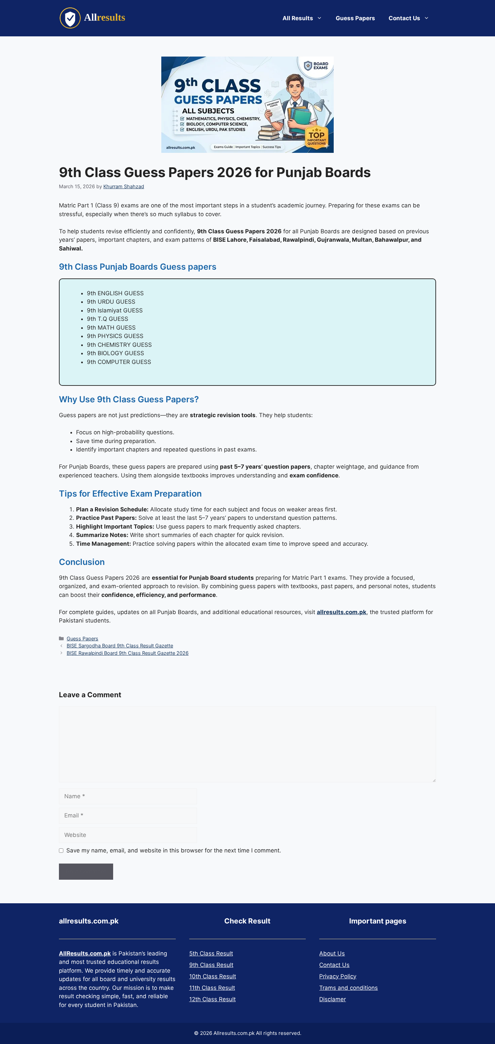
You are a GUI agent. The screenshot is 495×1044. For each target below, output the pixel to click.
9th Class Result (211, 965)
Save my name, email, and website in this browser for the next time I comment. (173, 850)
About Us (332, 953)
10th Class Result (212, 976)
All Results (298, 18)
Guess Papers (355, 18)
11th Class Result (212, 987)
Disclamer (332, 999)
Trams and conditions (348, 987)
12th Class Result (212, 999)
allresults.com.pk (341, 612)
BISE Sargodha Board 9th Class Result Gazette (120, 645)
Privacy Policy (337, 976)
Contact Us (404, 18)
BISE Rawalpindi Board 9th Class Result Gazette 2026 (128, 653)
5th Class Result (211, 953)
